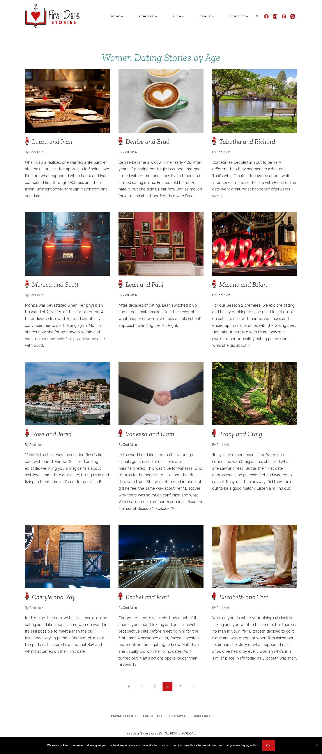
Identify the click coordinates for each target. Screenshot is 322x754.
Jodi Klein (36, 152)
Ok (268, 745)
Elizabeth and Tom (244, 597)
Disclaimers (178, 716)
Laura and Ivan (52, 142)
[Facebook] (266, 16)
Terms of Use (152, 716)
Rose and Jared (52, 434)
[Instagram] (275, 16)
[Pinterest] (284, 16)
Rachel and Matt (148, 597)
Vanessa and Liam (150, 434)
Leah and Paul (144, 284)
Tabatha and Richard (247, 142)
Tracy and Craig (240, 434)
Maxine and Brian (243, 284)
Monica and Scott (55, 284)
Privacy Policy (123, 716)
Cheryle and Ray (53, 597)
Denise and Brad (148, 142)
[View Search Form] (257, 16)
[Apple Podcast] (292, 16)
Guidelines (202, 716)
